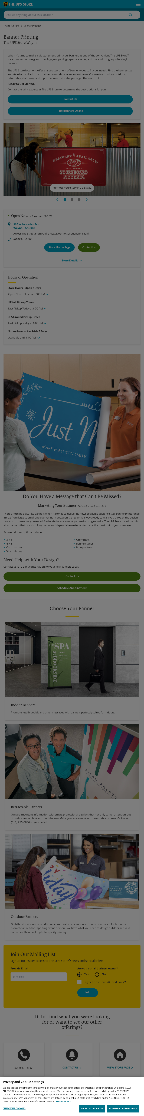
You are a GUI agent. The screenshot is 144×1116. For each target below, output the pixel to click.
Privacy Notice (63, 1102)
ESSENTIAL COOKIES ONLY (123, 1109)
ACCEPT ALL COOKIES (92, 1109)
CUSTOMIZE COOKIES (14, 1108)
